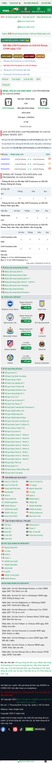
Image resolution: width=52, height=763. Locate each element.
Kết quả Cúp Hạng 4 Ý (13, 404)
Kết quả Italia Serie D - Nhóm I (16, 452)
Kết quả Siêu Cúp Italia (13, 473)
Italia (6, 154)
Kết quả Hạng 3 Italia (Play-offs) (16, 469)
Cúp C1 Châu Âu (11, 482)
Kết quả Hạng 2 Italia (12, 380)
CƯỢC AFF (18, 56)
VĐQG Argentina (10, 502)
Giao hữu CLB (34, 516)
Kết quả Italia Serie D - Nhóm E (16, 456)
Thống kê (6, 85)
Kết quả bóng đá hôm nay (26, 662)
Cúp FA (7, 572)
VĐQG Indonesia (35, 513)
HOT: (3, 17)
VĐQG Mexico (10, 506)
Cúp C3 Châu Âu (11, 485)
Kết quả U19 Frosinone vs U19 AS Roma (20, 61)
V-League (33, 485)
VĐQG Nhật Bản (35, 506)
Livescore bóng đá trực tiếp (25, 665)
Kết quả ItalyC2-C (11, 466)
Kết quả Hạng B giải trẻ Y (14, 394)
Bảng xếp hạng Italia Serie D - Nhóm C (19, 282)
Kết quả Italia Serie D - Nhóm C (16, 459)
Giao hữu (8, 539)
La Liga (32, 492)
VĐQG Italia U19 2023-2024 (16, 91)
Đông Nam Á (34, 525)
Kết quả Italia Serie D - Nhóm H (16, 449)
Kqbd (4, 3)
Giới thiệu (22, 699)
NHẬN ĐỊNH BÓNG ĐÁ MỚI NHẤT (15, 583)
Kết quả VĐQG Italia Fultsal (15, 418)
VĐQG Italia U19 (16, 154)
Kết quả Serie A (10, 373)
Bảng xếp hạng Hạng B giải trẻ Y (17, 279)
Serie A (7, 495)
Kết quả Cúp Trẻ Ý (11, 397)
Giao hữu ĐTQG (10, 516)
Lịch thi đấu (46, 3)
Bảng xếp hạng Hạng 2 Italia (15, 275)
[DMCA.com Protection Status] (36, 729)
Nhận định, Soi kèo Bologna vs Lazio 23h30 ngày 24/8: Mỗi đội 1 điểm (25, 639)
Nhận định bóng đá (38, 11)
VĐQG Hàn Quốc (11, 509)
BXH (38, 79)
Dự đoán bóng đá (31, 3)
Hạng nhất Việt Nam (12, 489)
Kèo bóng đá (25, 11)
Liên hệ (30, 699)
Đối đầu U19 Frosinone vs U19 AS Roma (20, 66)
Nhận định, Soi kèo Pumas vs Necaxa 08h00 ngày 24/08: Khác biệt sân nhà (23, 646)
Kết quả (5, 79)
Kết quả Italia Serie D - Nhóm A (16, 435)
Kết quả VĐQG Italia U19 (14, 411)
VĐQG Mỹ (33, 502)
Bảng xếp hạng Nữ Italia (14, 289)
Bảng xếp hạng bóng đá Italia (16, 268)
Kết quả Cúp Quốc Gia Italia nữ (16, 421)
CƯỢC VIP (40, 56)
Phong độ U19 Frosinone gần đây (17, 70)
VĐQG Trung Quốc (11, 575)
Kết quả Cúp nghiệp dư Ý (14, 383)
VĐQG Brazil (34, 499)
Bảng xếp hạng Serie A (13, 272)
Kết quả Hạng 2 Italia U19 (14, 428)
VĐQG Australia (35, 509)
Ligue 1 (32, 495)
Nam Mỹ (7, 532)
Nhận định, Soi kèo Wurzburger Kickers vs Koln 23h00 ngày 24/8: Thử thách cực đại (25, 589)
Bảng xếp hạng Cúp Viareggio (16, 285)
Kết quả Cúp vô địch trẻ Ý (14, 400)
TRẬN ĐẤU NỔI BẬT (12, 297)
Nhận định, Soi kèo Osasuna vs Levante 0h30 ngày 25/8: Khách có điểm (23, 632)
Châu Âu (7, 528)
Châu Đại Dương (36, 535)
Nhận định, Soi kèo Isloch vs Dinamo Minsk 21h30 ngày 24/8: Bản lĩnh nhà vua (25, 618)
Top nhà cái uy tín (31, 671)
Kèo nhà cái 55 (29, 17)
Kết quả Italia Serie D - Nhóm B (16, 438)
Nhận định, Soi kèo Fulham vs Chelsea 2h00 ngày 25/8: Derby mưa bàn (25, 625)
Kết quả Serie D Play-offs (14, 387)
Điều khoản (39, 699)
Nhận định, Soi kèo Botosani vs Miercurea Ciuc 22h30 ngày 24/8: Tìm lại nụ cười (24, 611)
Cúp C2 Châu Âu (36, 482)
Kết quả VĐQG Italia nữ (13, 414)
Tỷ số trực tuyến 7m (13, 17)
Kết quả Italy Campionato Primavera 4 (19, 407)
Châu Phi (8, 535)
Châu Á (32, 528)
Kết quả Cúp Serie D (12, 431)
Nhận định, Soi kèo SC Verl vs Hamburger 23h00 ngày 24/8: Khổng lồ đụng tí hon (25, 596)
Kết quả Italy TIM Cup (12, 463)
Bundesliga (8, 492)
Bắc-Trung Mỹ (34, 532)
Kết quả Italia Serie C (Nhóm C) (16, 425)
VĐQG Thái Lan (10, 513)
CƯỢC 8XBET (6, 56)
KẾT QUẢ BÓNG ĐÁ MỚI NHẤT (16, 544)
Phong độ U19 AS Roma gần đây (17, 74)
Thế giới (7, 525)
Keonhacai (36, 668)
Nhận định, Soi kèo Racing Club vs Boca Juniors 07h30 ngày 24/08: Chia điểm (25, 653)
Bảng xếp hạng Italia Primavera (16, 292)
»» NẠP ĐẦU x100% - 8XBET (14, 40)
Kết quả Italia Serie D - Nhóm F (16, 442)
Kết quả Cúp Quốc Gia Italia (15, 376)
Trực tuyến (16, 79)
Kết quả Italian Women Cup (15, 390)
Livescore (14, 3)
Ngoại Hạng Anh (35, 489)
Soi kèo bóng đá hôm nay (20, 668)
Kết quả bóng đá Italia (13, 369)
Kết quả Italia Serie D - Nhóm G (16, 445)
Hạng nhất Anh (10, 499)
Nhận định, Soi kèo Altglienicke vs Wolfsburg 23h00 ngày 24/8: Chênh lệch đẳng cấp (23, 604)
